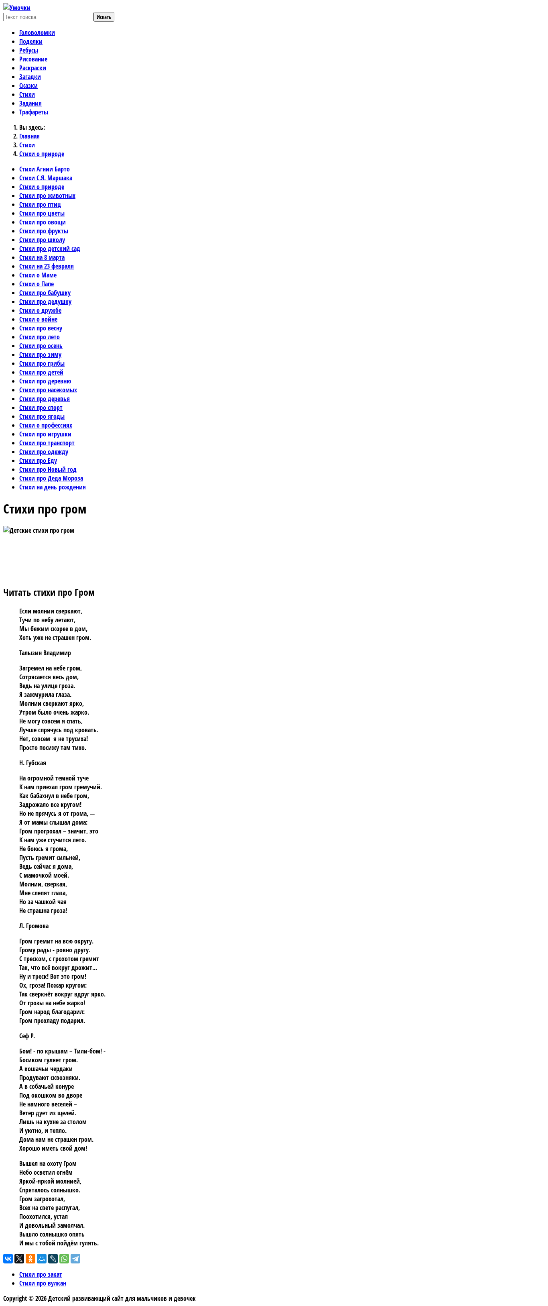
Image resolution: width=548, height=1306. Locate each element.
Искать (104, 16)
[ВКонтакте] (8, 1258)
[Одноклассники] (30, 1258)
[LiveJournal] (53, 1258)
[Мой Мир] (42, 1258)
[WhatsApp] (64, 1258)
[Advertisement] (173, 559)
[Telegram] (75, 1258)
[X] (19, 1258)
